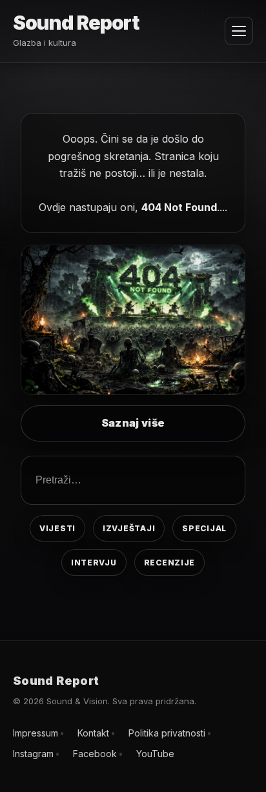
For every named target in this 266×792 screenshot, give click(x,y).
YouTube (155, 753)
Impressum (35, 732)
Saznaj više (133, 422)
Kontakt (93, 732)
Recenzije (169, 562)
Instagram (33, 753)
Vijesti (57, 528)
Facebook (95, 753)
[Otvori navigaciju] (239, 31)
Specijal (204, 528)
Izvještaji (129, 528)
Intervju (94, 562)
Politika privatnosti (166, 732)
